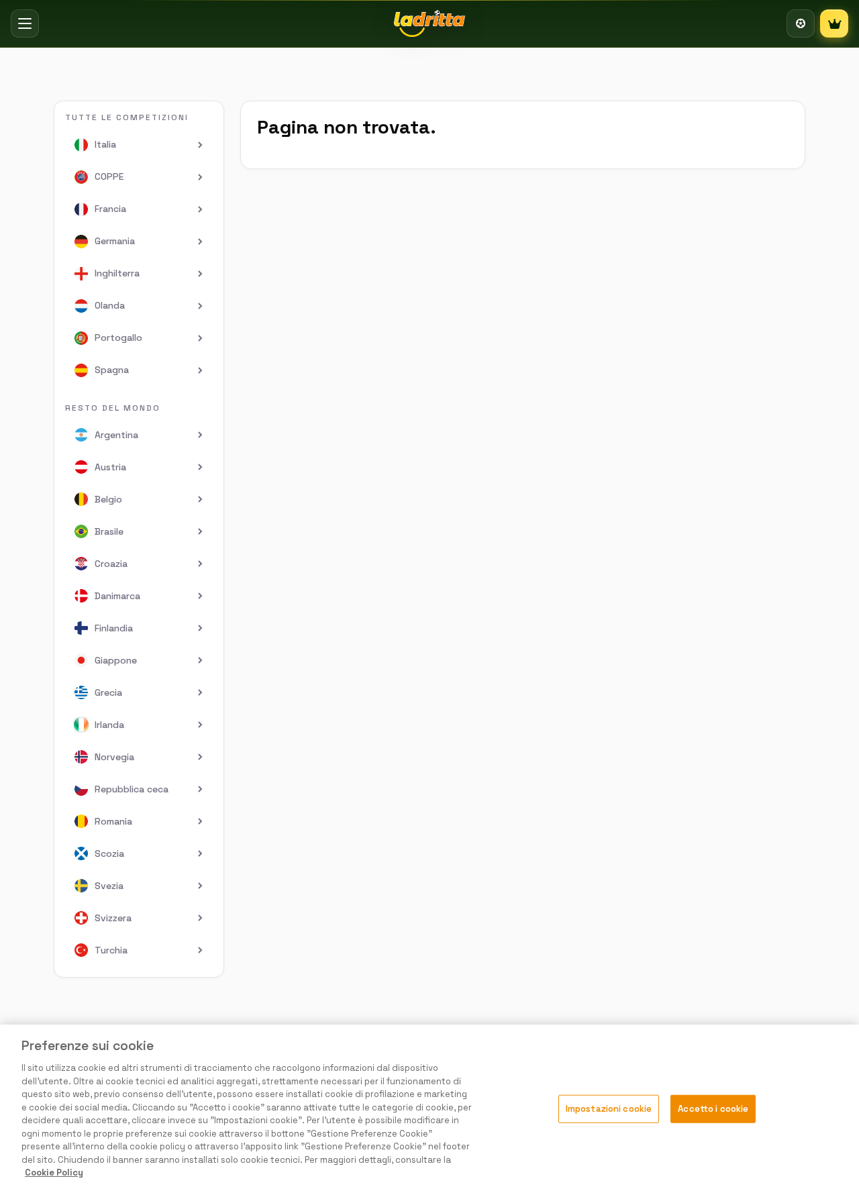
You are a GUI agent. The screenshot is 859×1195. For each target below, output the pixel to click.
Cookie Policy (54, 1172)
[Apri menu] (25, 23)
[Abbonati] (834, 23)
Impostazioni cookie (609, 1108)
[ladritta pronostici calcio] (430, 23)
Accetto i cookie (713, 1108)
